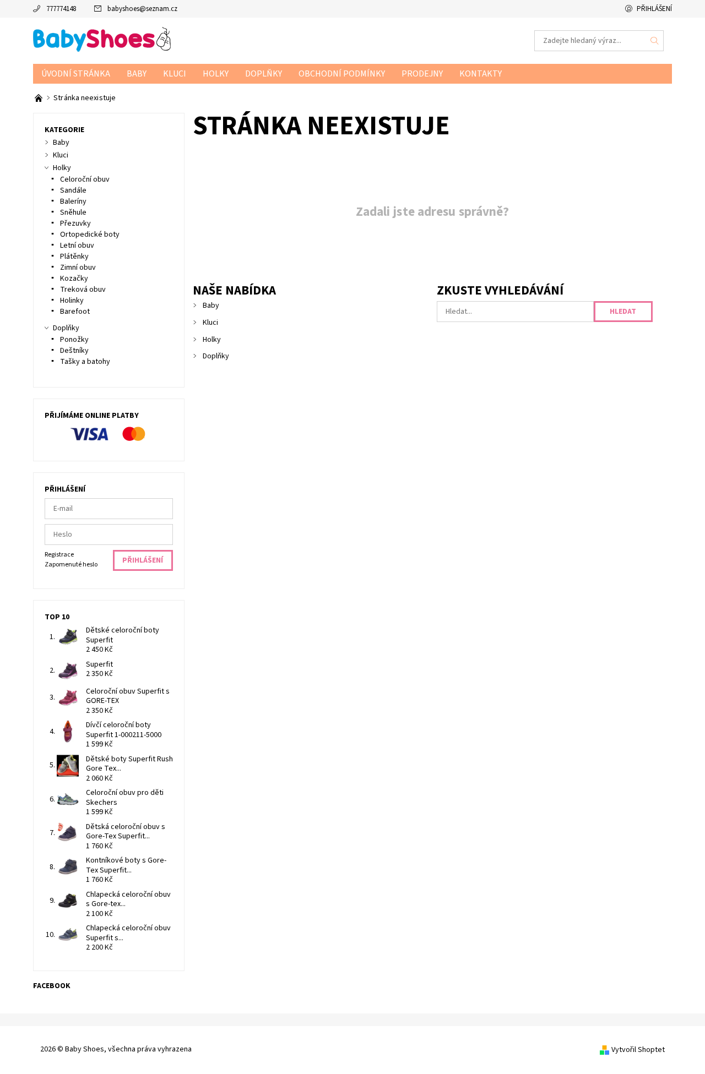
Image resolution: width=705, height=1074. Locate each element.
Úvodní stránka (75, 74)
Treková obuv (83, 289)
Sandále (73, 190)
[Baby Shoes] (102, 40)
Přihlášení (654, 9)
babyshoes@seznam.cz (142, 9)
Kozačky (74, 278)
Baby (137, 74)
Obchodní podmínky (342, 74)
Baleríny (73, 201)
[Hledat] (655, 40)
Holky (216, 74)
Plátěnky (74, 256)
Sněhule (73, 212)
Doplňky (263, 74)
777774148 (61, 9)
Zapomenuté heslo (71, 564)
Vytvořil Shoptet (638, 1049)
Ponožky (74, 339)
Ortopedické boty (90, 234)
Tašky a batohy (85, 361)
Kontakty (480, 74)
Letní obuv (77, 245)
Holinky (72, 300)
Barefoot (75, 311)
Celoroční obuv (85, 179)
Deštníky (74, 350)
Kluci (174, 74)
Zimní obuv (78, 267)
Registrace (59, 554)
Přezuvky (75, 223)
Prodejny (422, 74)
